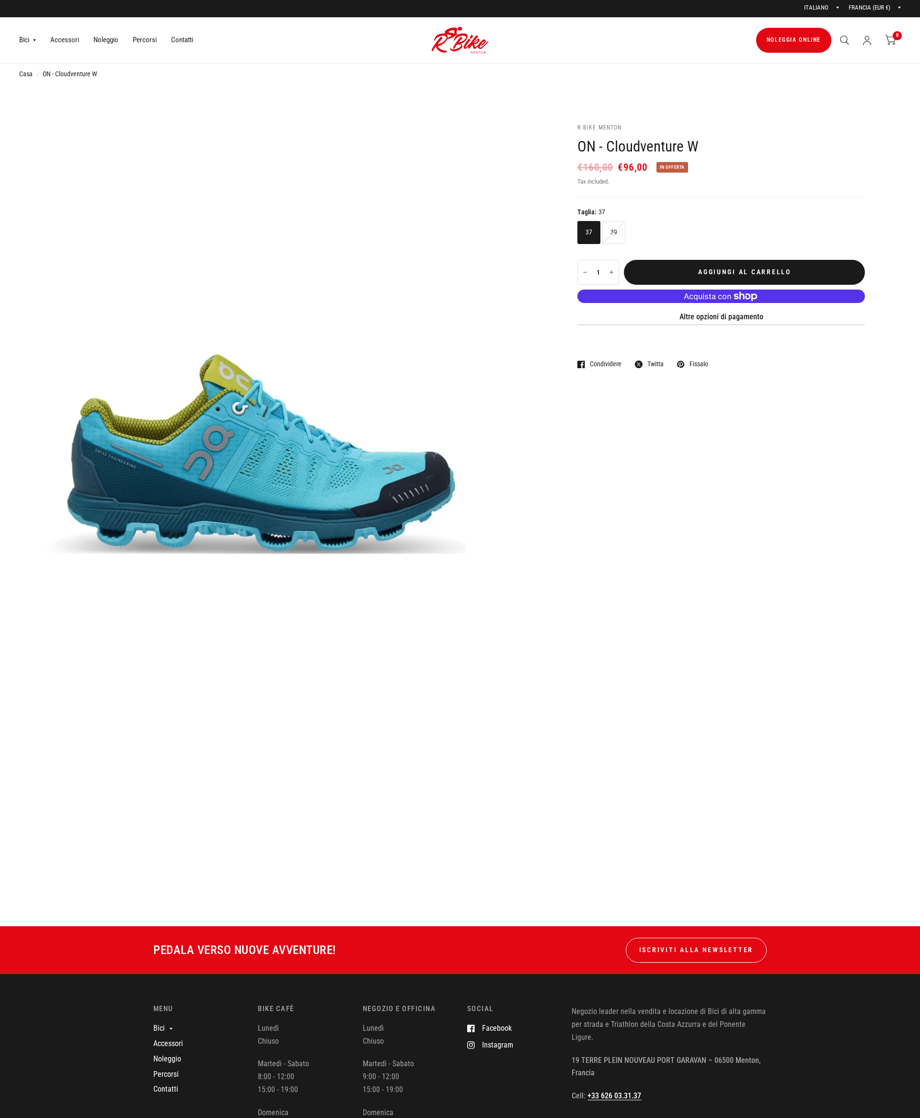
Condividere (605, 364)
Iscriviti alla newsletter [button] (696, 950)
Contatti (182, 39)
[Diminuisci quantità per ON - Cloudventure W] (585, 272)
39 (614, 232)
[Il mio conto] (867, 40)
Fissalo (699, 364)
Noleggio (105, 39)
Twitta (655, 364)
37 (589, 232)
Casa (26, 74)
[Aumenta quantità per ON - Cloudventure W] (611, 272)
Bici (24, 39)
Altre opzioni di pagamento (721, 316)
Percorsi (145, 39)
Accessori (64, 39)
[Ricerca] (844, 40)
